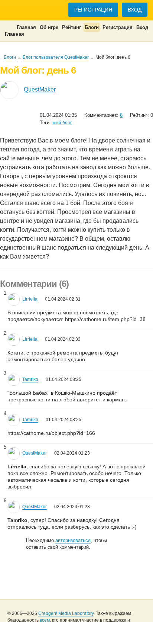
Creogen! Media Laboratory (66, 613)
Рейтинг (71, 27)
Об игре (49, 27)
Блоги (92, 27)
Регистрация (93, 10)
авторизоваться (73, 540)
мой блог (62, 122)
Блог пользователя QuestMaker (56, 57)
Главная (26, 27)
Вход (134, 10)
